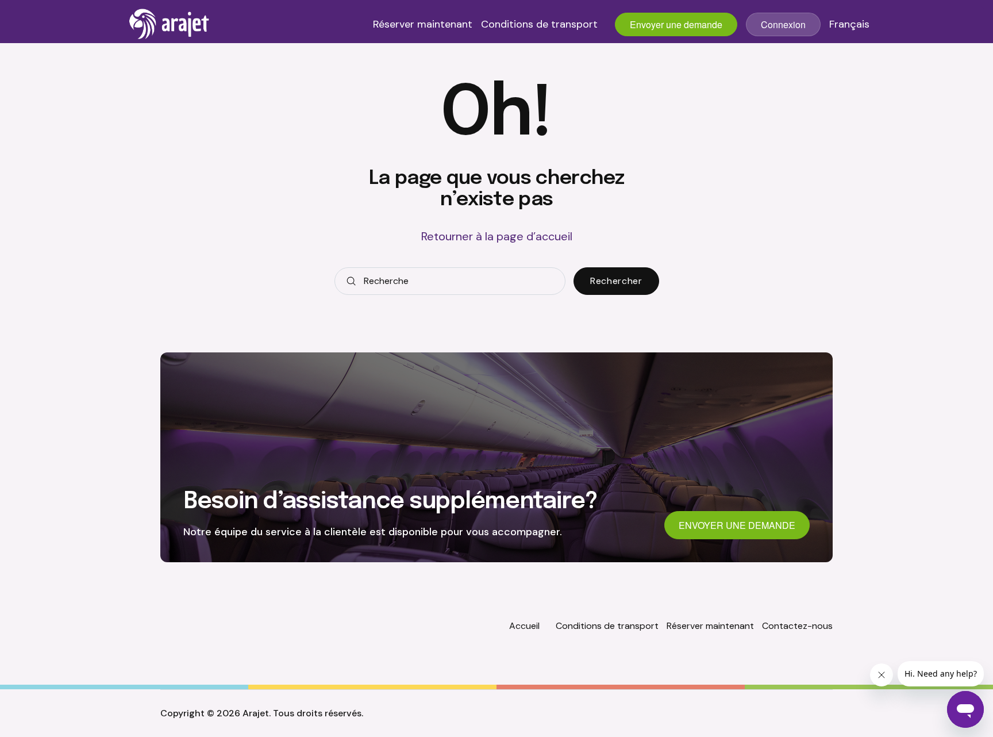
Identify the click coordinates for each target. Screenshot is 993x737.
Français (849, 24)
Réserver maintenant (422, 24)
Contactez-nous (797, 626)
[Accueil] (169, 24)
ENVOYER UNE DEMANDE (737, 525)
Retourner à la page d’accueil (496, 236)
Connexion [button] (783, 24)
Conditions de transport (539, 24)
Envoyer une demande (676, 24)
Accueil (524, 626)
